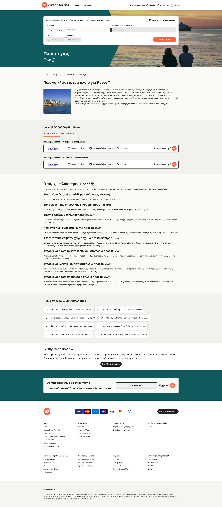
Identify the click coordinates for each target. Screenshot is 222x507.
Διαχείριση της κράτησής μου (123, 427)
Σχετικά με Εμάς (49, 459)
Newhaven (143, 318)
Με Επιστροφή (54, 20)
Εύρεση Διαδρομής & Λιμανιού (54, 436)
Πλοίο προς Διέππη (114, 318)
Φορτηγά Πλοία (83, 430)
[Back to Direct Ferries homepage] (55, 5)
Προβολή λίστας (50, 133)
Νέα (44, 466)
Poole (139, 310)
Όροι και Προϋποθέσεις (121, 469)
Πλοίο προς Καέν (57, 310)
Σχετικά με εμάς (49, 472)
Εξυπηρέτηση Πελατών (51, 430)
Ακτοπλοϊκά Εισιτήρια (51, 446)
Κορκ (67, 142)
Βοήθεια (150, 427)
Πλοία (150, 469)
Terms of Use (117, 466)
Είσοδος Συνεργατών (85, 463)
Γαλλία (70, 74)
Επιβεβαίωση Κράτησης (121, 430)
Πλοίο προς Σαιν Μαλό (112, 326)
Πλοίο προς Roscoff (51, 142)
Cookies (116, 459)
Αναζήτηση (164, 39)
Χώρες (45, 427)
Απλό (66, 20)
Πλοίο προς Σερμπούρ (110, 310)
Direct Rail (151, 466)
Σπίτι (45, 74)
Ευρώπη (57, 74)
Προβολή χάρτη (68, 133)
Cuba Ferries (152, 459)
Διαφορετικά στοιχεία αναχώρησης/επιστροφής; (90, 20)
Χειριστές (46, 433)
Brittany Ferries (79, 142)
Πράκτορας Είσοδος (85, 466)
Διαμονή (81, 427)
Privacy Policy (118, 463)
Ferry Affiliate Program (86, 459)
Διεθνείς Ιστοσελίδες (50, 469)
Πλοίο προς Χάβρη (58, 326)
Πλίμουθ (68, 158)
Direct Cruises (153, 463)
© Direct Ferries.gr (49, 489)
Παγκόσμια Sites (49, 463)
